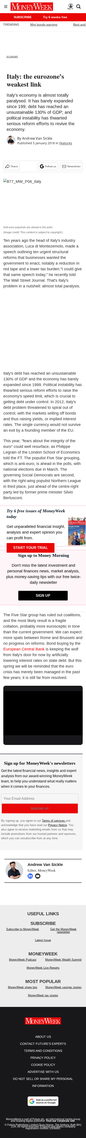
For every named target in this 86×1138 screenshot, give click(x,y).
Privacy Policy (43, 1058)
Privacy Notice (57, 825)
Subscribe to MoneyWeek (22, 929)
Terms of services (54, 820)
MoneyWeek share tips (22, 987)
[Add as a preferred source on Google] (43, 1101)
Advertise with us (43, 1072)
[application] (43, 713)
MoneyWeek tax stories (43, 995)
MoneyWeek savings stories (63, 987)
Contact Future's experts (43, 1043)
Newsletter (74, 166)
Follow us (50, 166)
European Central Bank (24, 649)
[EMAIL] (39, 876)
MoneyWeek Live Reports (43, 967)
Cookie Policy (43, 1065)
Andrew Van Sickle (37, 138)
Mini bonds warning (43, 24)
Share (14, 166)
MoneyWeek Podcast (22, 959)
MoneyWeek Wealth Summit (63, 959)
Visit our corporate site (60, 1120)
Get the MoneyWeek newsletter (63, 931)
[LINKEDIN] (31, 876)
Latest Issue (43, 940)
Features (65, 143)
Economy (12, 56)
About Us (43, 1036)
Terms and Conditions (43, 1051)
